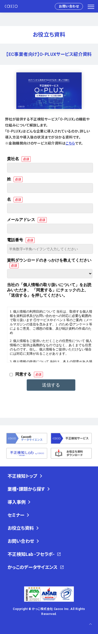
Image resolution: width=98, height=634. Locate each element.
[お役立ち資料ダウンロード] (71, 453)
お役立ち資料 (21, 528)
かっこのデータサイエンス (33, 567)
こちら (70, 143)
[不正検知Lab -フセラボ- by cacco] (26, 453)
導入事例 (17, 502)
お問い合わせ (69, 6)
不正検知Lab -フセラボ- (31, 554)
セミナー (16, 515)
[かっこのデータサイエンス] (26, 438)
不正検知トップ (22, 476)
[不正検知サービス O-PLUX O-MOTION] (71, 438)
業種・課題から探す (26, 489)
